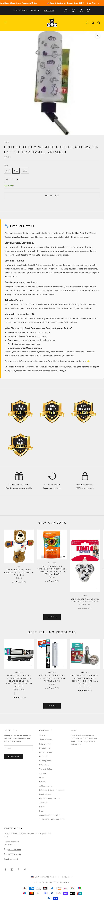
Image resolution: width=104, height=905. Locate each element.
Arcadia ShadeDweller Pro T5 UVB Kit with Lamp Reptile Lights (52, 678)
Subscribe (14, 756)
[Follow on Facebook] (5, 869)
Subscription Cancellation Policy (52, 819)
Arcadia (19, 672)
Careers (42, 781)
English (66, 877)
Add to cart (52, 195)
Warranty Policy (45, 769)
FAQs (41, 777)
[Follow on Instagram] (12, 869)
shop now (49, 10)
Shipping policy (45, 760)
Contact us (43, 756)
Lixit (6, 142)
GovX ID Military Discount (49, 798)
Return (42, 807)
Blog (41, 811)
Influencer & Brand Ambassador (52, 790)
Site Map (42, 773)
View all (52, 617)
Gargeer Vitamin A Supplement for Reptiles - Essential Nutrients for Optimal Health (51, 570)
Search (42, 735)
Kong (19, 566)
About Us (43, 802)
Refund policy (44, 744)
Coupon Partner (45, 752)
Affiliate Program (46, 786)
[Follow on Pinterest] (18, 869)
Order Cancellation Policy (49, 815)
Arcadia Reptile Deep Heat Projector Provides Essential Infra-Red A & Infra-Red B (85, 679)
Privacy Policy (44, 748)
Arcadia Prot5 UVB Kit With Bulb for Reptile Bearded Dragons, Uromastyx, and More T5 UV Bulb (19, 681)
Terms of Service (45, 739)
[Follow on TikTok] (25, 869)
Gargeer (52, 563)
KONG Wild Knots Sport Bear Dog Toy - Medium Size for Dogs (19, 572)
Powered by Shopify (60, 882)
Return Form (44, 765)
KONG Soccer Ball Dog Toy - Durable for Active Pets (85, 600)
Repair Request (45, 794)
